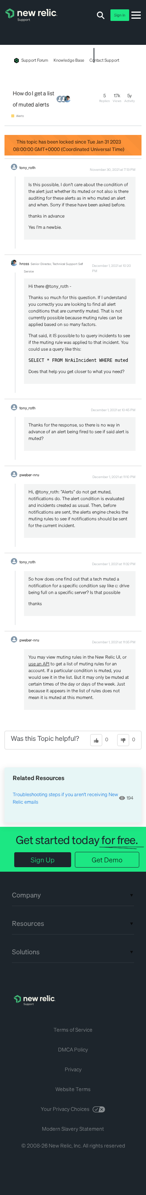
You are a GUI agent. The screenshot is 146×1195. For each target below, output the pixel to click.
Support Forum (34, 60)
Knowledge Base (69, 60)
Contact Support (104, 60)
